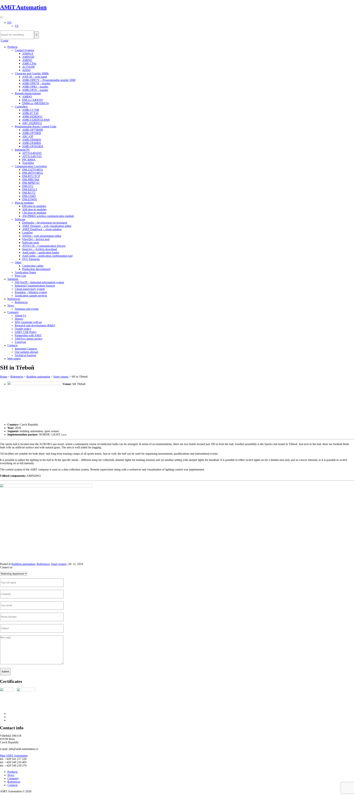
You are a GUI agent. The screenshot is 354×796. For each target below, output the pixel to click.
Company (13, 312)
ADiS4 (26, 70)
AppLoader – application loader (40, 252)
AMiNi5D (28, 56)
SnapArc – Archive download (39, 249)
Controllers (21, 106)
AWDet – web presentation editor (41, 235)
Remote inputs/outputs (28, 93)
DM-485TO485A (32, 172)
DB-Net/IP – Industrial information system (39, 282)
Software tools (30, 242)
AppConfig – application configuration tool (47, 255)
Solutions (12, 279)
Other (18, 262)
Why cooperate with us (28, 322)
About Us (20, 315)
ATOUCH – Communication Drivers (43, 245)
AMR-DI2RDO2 (32, 116)
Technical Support (25, 355)
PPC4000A (29, 159)
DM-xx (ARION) (32, 100)
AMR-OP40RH (31, 143)
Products (12, 46)
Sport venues (60, 376)
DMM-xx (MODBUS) (35, 103)
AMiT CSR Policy (26, 332)
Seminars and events (27, 308)
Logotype (20, 342)
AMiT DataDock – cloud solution (42, 229)
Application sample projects (31, 295)
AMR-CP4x (29, 63)
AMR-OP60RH (31, 139)
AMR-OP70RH (31, 133)
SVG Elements (31, 259)
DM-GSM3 (29, 196)
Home (3, 376)
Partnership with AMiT (28, 335)
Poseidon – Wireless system (31, 292)
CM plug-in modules (34, 212)
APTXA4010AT (32, 153)
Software (20, 219)
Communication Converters (31, 166)
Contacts (12, 345)
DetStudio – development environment (44, 222)
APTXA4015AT (32, 156)
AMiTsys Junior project (28, 338)
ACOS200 (28, 66)
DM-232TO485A (32, 169)
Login (4, 40)
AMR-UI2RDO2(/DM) (36, 119)
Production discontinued (36, 269)
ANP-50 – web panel (34, 76)
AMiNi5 (27, 60)
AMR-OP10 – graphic (35, 90)
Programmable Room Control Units (35, 126)
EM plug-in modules (34, 206)
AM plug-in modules (34, 209)
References (13, 298)
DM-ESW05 (29, 199)
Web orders (14, 358)
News (10, 305)
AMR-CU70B (30, 109)
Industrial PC (22, 149)
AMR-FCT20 (30, 113)
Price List (20, 275)
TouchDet (28, 163)
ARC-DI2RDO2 (32, 123)
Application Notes (25, 272)
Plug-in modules (24, 202)
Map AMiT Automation (14, 755)
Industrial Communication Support (35, 285)
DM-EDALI (29, 189)
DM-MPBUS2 (30, 182)
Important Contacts (26, 348)
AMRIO (27, 96)
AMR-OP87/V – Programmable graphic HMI (48, 80)
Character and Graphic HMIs (32, 73)
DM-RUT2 (28, 192)
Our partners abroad (26, 352)
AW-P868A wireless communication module (48, 216)
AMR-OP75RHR (32, 129)
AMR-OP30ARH (32, 146)
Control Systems (24, 50)
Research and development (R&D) (35, 325)
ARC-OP (27, 136)
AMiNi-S (27, 53)
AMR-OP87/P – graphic (36, 83)
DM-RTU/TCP (31, 176)
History (19, 318)
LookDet (27, 232)
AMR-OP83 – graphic (35, 86)
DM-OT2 (27, 186)
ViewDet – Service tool (35, 239)
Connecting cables (33, 265)
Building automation (38, 376)
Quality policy (23, 328)
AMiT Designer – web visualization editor (46, 226)
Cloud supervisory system (30, 289)
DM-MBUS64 (30, 179)
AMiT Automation (23, 7)
